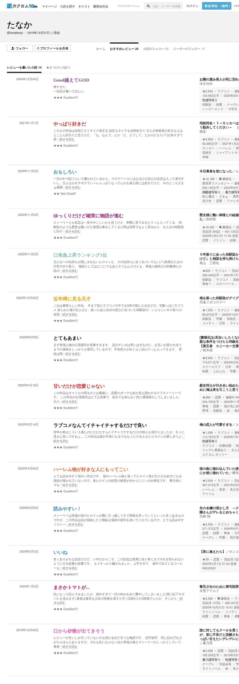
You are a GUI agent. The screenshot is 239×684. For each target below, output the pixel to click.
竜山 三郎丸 (209, 262)
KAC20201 (209, 568)
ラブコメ (224, 91)
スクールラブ (211, 367)
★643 (206, 271)
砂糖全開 (225, 445)
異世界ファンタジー (216, 183)
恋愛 (219, 201)
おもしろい (65, 171)
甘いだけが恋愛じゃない (79, 386)
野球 (205, 410)
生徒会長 (225, 664)
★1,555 (207, 310)
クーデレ (233, 104)
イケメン (219, 240)
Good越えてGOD (71, 80)
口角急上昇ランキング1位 (80, 255)
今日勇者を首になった (216, 171)
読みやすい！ (67, 508)
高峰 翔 (205, 516)
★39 (205, 559)
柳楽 (203, 131)
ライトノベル (211, 612)
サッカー (208, 148)
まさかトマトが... (71, 587)
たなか (19, 24)
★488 (206, 397)
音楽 (222, 489)
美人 (236, 668)
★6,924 (207, 358)
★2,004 (207, 91)
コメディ (208, 323)
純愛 (219, 104)
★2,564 (207, 524)
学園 (219, 319)
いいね (60, 552)
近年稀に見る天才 (72, 298)
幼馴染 (206, 104)
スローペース (225, 284)
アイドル (208, 494)
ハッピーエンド (213, 109)
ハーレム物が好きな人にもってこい (90, 469)
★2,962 (207, 598)
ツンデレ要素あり (214, 450)
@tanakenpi (15, 33)
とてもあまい (67, 338)
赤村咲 (211, 219)
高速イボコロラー (213, 302)
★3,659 (207, 480)
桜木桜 (208, 350)
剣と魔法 (208, 196)
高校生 (206, 152)
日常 (222, 323)
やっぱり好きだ (69, 123)
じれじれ (219, 371)
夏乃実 (208, 642)
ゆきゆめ (206, 83)
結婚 (233, 240)
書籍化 (227, 179)
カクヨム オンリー (215, 454)
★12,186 (208, 179)
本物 (205, 157)
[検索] (148, 6)
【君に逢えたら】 (213, 551)
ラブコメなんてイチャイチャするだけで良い (100, 425)
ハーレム (225, 148)
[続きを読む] (119, 135)
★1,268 (207, 432)
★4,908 (207, 139)
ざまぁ (223, 196)
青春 (205, 406)
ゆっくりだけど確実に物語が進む (88, 215)
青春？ (206, 284)
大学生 (232, 109)
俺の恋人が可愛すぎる (216, 424)
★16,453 (208, 227)
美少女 (206, 201)
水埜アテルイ (209, 590)
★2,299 (207, 651)
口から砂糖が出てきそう (79, 630)
